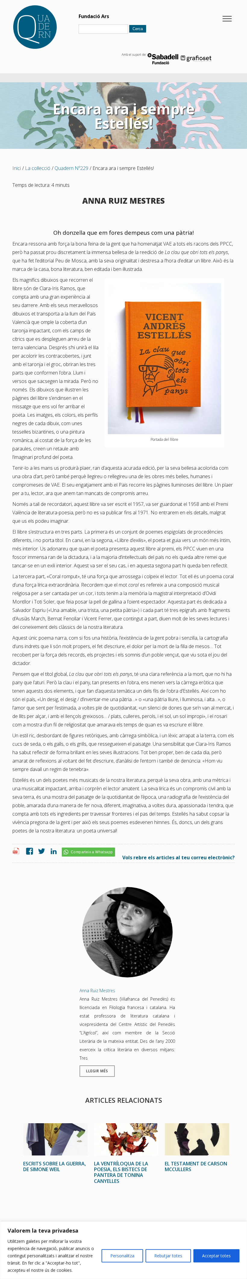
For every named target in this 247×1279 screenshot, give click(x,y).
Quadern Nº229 (71, 168)
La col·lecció (37, 168)
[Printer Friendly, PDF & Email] (16, 852)
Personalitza (122, 1256)
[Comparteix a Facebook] (28, 851)
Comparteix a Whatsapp (92, 852)
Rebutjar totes (168, 1256)
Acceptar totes (216, 1256)
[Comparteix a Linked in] (52, 851)
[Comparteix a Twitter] (40, 851)
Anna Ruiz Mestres (97, 990)
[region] (123, 1250)
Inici (16, 168)
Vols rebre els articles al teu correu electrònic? (178, 857)
